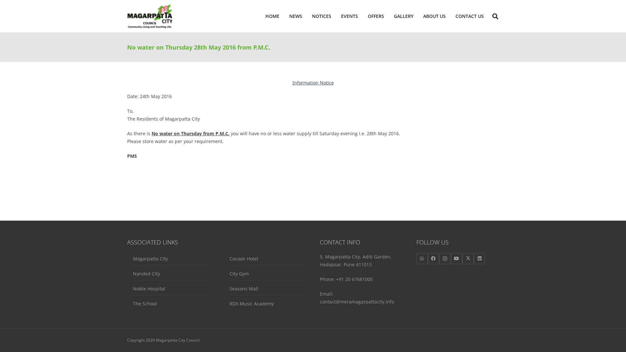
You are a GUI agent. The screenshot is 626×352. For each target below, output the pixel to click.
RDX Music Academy (252, 304)
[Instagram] (445, 258)
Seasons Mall (244, 289)
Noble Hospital (149, 289)
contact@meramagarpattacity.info (357, 302)
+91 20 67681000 (354, 279)
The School (145, 304)
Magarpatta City (150, 259)
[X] (468, 258)
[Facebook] (433, 258)
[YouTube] (456, 258)
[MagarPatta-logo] (149, 16)
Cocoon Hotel (244, 259)
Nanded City (146, 274)
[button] (448, 16)
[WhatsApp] (422, 258)
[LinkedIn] (479, 258)
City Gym (239, 274)
